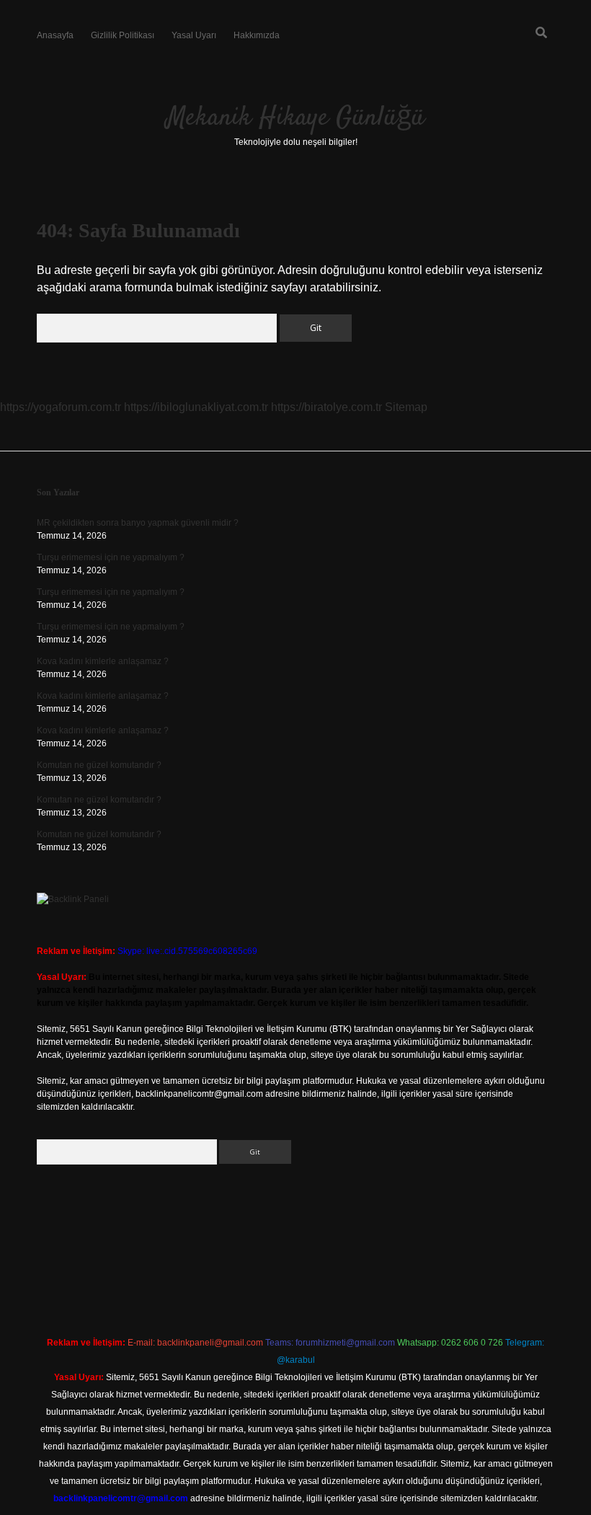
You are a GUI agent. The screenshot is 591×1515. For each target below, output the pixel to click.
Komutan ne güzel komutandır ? (99, 765)
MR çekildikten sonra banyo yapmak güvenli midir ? (138, 523)
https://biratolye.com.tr (326, 407)
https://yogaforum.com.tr (60, 407)
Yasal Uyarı (194, 35)
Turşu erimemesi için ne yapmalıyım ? (111, 557)
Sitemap (406, 407)
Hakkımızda (257, 35)
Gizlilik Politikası (122, 35)
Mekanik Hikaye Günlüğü (295, 118)
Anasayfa (55, 35)
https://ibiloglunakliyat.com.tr (196, 407)
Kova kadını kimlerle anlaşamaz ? (103, 661)
